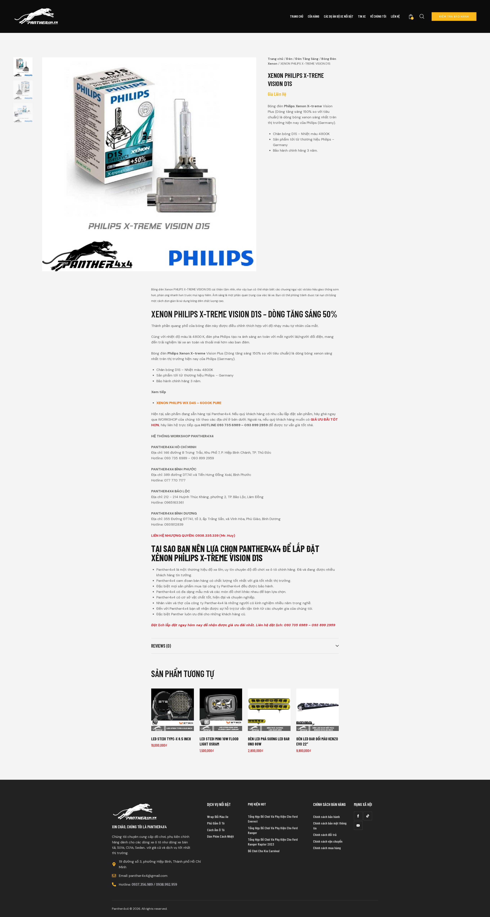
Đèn (289, 59)
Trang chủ (275, 59)
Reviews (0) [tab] (161, 646)
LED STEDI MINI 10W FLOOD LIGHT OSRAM (219, 741)
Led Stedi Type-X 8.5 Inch (171, 738)
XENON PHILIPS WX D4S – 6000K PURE (188, 403)
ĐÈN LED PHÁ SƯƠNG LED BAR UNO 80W (269, 741)
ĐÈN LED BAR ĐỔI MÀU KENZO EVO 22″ (317, 741)
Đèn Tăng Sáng (306, 59)
